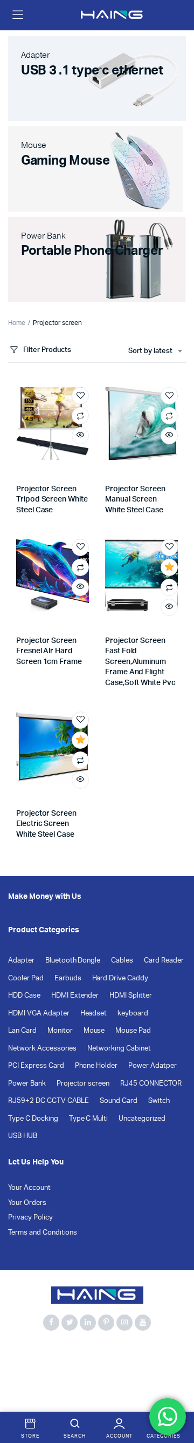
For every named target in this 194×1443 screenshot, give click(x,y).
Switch (159, 1101)
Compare (80, 415)
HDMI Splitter (130, 995)
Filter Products (47, 350)
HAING (148, 1363)
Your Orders (27, 1203)
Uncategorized (142, 1118)
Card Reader (164, 960)
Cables (122, 960)
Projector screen (83, 1083)
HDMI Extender (75, 995)
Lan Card (22, 1030)
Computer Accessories (45, 1363)
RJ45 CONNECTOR (151, 1083)
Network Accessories (42, 1048)
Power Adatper (152, 1065)
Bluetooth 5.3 (73, 1352)
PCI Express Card (36, 1065)
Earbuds (67, 978)
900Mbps (24, 1352)
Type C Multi (88, 1118)
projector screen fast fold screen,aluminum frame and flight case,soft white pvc (140, 662)
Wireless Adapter (67, 1388)
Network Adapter (36, 1376)
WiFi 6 (18, 1388)
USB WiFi (143, 1376)
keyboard (132, 1013)
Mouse (94, 1030)
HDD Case (24, 995)
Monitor (60, 1030)
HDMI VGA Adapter (39, 1013)
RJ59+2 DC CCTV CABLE (48, 1101)
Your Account (29, 1187)
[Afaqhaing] (112, 15)
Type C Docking (33, 1118)
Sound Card (118, 1101)
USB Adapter (97, 1376)
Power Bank (27, 1083)
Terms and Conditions (42, 1232)
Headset (93, 1013)
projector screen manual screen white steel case (135, 499)
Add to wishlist (80, 395)
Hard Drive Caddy (120, 978)
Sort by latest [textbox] (150, 351)
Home (16, 323)
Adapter (21, 960)
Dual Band (110, 1363)
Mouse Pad (133, 1030)
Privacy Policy (30, 1217)
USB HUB (22, 1136)
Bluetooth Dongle (73, 960)
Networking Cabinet (118, 1048)
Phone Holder (96, 1065)
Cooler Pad (26, 978)
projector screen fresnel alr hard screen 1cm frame (49, 651)
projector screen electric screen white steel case (46, 824)
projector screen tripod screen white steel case (52, 499)
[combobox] (155, 351)
